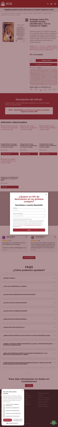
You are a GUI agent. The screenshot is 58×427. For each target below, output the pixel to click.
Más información (6, 401)
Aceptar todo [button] (7, 420)
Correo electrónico (18, 213)
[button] (13, 423)
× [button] (22, 390)
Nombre (15, 208)
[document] (29, 213)
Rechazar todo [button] (18, 420)
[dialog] (13, 407)
